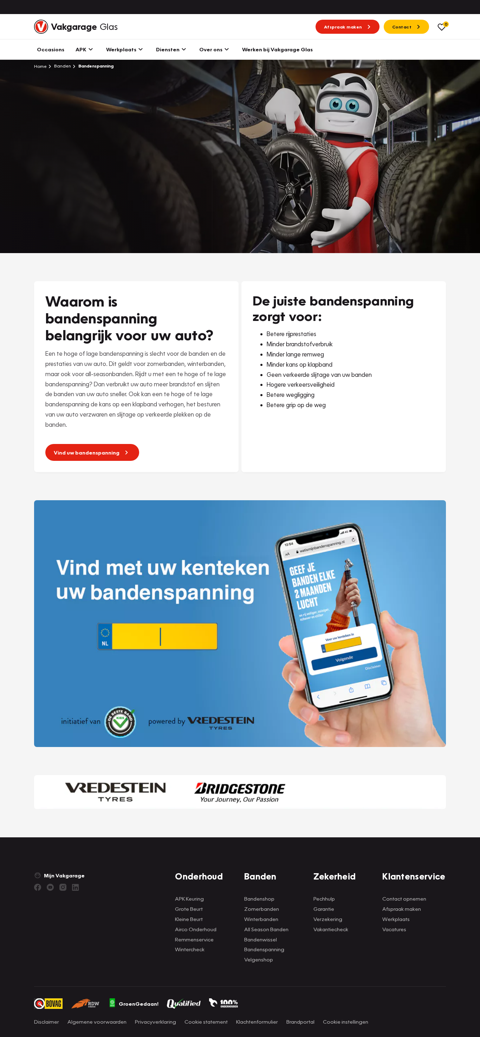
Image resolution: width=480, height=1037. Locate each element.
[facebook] (37, 887)
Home (40, 66)
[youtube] (50, 887)
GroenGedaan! (138, 1003)
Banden (62, 66)
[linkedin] (75, 887)
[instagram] (62, 887)
